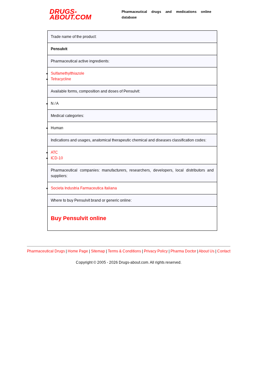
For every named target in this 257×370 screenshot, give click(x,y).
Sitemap (98, 251)
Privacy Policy (156, 251)
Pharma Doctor (183, 251)
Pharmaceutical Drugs (46, 251)
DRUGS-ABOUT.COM (70, 14)
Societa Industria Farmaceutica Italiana (84, 188)
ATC (54, 152)
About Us (206, 251)
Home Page (78, 251)
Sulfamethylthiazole (67, 73)
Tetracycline (61, 79)
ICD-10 (57, 158)
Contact (223, 251)
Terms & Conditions (124, 251)
